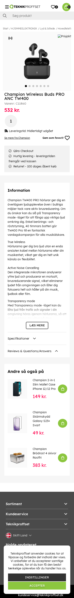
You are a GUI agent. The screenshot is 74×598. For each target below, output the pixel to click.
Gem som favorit (53, 137)
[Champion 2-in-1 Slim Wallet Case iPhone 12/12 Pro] (20, 389)
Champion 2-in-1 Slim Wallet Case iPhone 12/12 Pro (44, 384)
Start (5, 28)
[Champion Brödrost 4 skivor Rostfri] (20, 457)
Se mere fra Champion (17, 137)
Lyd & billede (47, 28)
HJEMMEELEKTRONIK (24, 28)
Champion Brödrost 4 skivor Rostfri (44, 453)
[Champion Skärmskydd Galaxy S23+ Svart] (20, 423)
